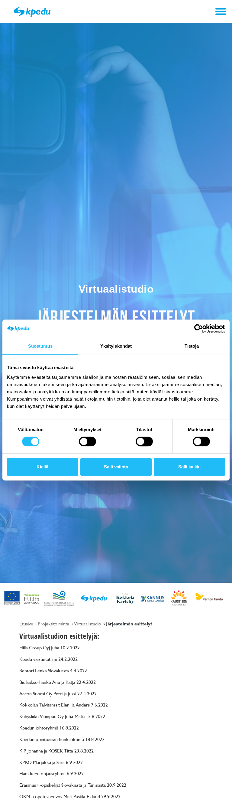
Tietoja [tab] (192, 346)
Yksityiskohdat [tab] (116, 346)
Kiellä (42, 466)
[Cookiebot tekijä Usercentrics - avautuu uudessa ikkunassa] (198, 328)
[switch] (87, 441)
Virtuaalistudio (88, 624)
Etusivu (26, 624)
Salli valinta (116, 466)
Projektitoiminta (54, 624)
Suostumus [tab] (40, 346)
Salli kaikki (189, 466)
